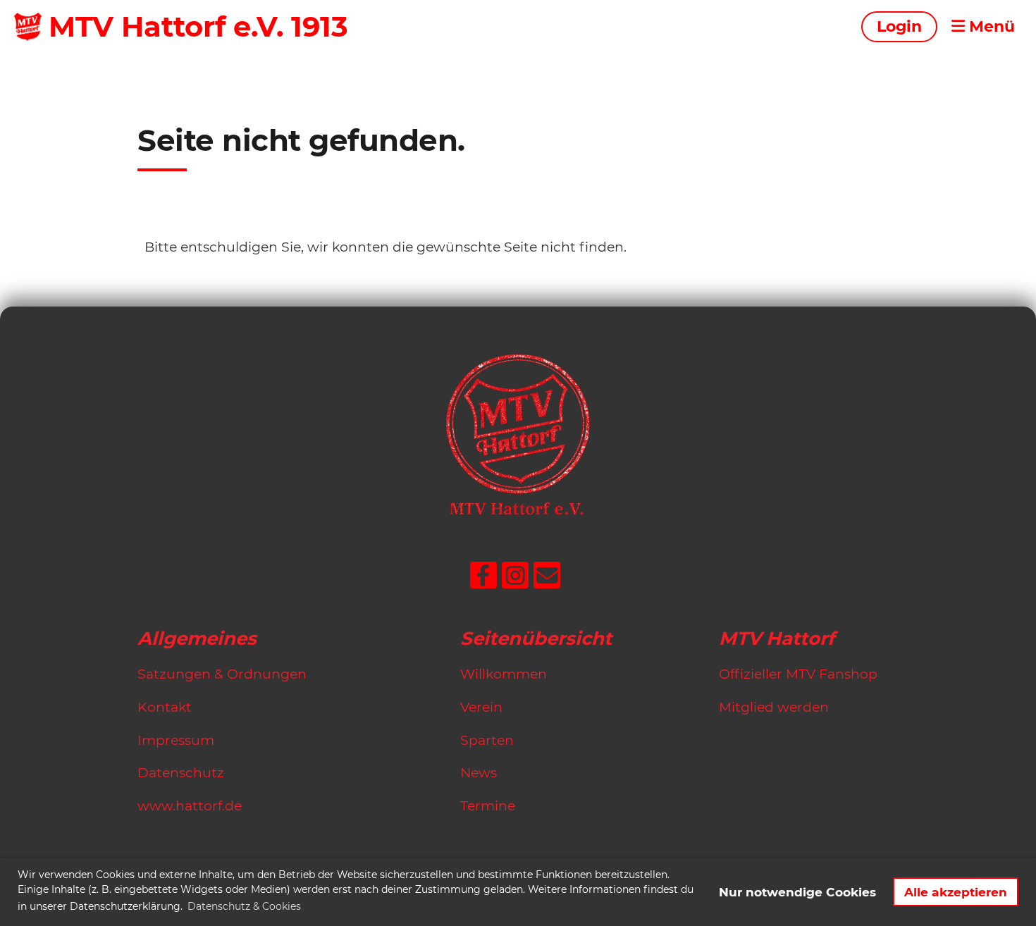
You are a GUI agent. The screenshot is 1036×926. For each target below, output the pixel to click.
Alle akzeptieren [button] (955, 891)
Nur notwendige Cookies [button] (797, 891)
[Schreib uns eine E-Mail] (547, 578)
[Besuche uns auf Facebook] (483, 578)
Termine (487, 806)
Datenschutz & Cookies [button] (244, 906)
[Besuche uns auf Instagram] (515, 578)
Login (899, 26)
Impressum (175, 740)
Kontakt (164, 707)
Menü (990, 26)
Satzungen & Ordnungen (222, 674)
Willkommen (503, 674)
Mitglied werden (774, 707)
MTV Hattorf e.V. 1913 (198, 26)
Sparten (487, 740)
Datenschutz (180, 773)
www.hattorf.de (189, 806)
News (478, 773)
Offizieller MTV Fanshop (798, 674)
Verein (481, 707)
